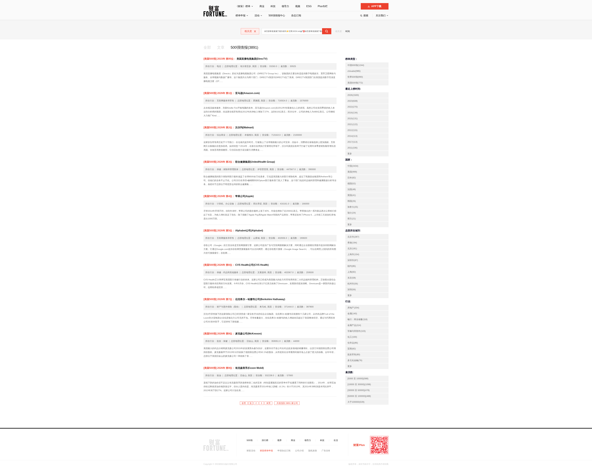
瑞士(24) (351, 213)
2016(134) (352, 112)
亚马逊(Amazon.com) (232, 93)
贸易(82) (351, 348)
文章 (220, 47)
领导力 (285, 6)
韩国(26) (351, 201)
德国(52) (351, 183)
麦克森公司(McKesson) (233, 333)
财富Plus (359, 445)
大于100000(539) (355, 402)
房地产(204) (353, 307)
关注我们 (381, 15)
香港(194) (352, 242)
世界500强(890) (355, 77)
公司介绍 (299, 450)
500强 (250, 440)
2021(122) (352, 124)
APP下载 (376, 6)
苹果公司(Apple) (229, 196)
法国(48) (351, 189)
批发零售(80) (353, 354)
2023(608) (352, 101)
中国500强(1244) (355, 65)
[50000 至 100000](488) (359, 396)
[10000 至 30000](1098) (359, 384)
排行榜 (265, 440)
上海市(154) (353, 254)
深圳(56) (351, 289)
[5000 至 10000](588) (357, 378)
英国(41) (351, 195)
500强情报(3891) (244, 47)
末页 (268, 403)
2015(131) (352, 118)
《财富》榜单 (243, 6)
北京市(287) (353, 237)
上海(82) (351, 272)
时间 (347, 31)
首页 (244, 403)
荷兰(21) (351, 218)
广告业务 (326, 450)
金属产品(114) (354, 325)
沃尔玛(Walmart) (229, 127)
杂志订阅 (296, 15)
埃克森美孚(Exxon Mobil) (234, 368)
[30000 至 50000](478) (358, 390)
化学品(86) (352, 343)
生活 (336, 440)
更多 (349, 153)
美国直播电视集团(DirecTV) (235, 58)
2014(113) (352, 136)
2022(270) (352, 107)
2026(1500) (353, 95)
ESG (309, 6)
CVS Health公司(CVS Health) (236, 265)
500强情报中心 (277, 15)
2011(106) (352, 148)
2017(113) (352, 142)
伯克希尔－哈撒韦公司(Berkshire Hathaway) (244, 299)
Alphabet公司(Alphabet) (233, 230)
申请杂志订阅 (284, 450)
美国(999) (352, 172)
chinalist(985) (354, 71)
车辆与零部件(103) (356, 331)
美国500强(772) (355, 82)
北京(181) (352, 248)
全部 (207, 47)
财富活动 (251, 450)
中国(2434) (352, 166)
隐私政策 (312, 450)
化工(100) (352, 337)
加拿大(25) (352, 207)
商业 (261, 6)
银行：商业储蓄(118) (357, 319)
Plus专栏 (323, 6)
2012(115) (352, 130)
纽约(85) (351, 266)
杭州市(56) (352, 283)
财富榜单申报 (266, 450)
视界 (279, 440)
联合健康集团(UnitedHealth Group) (239, 162)
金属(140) (352, 313)
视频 (297, 6)
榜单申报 (240, 15)
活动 (257, 15)
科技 (273, 6)
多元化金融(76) (354, 360)
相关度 (338, 31)
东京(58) (351, 278)
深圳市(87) (352, 260)
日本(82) (351, 177)
